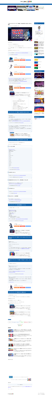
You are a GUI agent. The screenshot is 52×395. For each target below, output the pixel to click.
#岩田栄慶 (22, 248)
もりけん (39, 30)
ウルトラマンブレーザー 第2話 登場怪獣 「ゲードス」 (18, 106)
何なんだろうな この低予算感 (16, 105)
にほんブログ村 (38, 118)
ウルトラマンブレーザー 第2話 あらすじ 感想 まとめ (18, 109)
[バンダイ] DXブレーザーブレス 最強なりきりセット (19, 58)
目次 (19, 99)
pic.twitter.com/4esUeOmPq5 (23, 81)
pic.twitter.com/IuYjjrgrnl (16, 167)
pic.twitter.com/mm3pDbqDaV (22, 191)
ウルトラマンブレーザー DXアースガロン (18, 72)
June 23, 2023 (17, 250)
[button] (30, 322)
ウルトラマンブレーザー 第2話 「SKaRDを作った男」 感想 (18, 101)
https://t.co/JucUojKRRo (16, 271)
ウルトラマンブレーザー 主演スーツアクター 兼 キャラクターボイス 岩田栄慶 (20, 107)
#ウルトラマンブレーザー (18, 52)
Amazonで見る (16, 287)
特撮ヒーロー (10, 319)
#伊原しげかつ (20, 78)
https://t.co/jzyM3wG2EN (26, 248)
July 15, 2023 (15, 54)
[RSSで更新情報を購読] (21, 325)
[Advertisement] (26, 16)
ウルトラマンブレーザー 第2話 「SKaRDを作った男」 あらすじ (19, 100)
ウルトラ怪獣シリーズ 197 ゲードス (18, 224)
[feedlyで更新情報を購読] (20, 325)
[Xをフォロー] (18, 325)
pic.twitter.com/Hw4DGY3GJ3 (18, 183)
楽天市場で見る (22, 287)
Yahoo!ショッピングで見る (28, 287)
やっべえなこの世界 (15, 102)
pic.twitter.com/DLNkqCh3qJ (24, 52)
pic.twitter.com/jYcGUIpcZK (22, 175)
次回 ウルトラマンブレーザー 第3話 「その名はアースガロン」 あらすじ (20, 108)
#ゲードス (12, 213)
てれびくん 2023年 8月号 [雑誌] (17, 86)
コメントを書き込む (20, 384)
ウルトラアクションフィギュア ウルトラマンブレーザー (20, 65)
